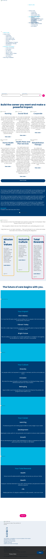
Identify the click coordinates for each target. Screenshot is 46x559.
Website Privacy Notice (9, 539)
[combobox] (11, 95)
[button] (24, 34)
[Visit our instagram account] (7, 535)
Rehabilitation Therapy (36, 20)
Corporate (33, 12)
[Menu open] (1, 31)
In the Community (35, 18)
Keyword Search (4, 93)
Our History (33, 21)
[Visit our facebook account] (7, 528)
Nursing (7, 41)
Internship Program (10, 39)
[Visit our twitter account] (7, 529)
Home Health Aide (35, 15)
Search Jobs (32, 4)
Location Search (24, 93)
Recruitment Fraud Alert (9, 541)
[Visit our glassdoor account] (7, 536)
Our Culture (34, 26)
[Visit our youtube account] (7, 531)
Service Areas (9, 52)
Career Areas (32, 10)
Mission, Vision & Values (36, 23)
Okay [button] (40, 552)
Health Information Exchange (11, 543)
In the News (34, 19)
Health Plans (34, 13)
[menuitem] (24, 32)
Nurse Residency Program (37, 19)
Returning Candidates (34, 22)
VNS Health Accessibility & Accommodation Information (17, 538)
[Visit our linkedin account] (7, 533)
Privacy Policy (12, 554)
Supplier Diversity (8, 542)
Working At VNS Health (34, 16)
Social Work (8, 45)
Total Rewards (34, 25)
